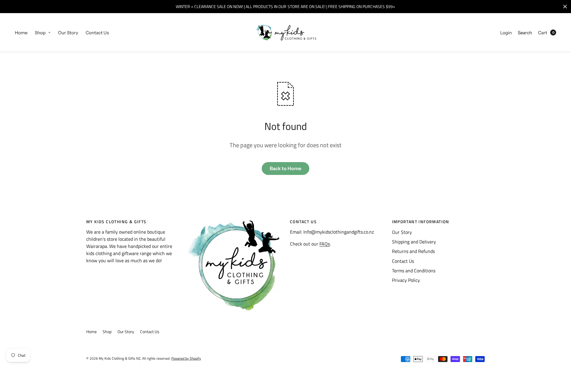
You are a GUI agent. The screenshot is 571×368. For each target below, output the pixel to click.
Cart (542, 32)
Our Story (68, 32)
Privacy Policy (406, 280)
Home (21, 32)
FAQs (324, 243)
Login (506, 32)
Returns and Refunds (413, 251)
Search (525, 32)
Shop (40, 32)
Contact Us (97, 32)
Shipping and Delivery (414, 241)
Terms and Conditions (413, 270)
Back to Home (285, 168)
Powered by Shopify (186, 358)
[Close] (565, 7)
